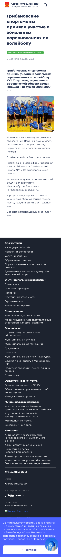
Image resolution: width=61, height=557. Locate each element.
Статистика (12, 375)
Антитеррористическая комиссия (26, 456)
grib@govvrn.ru (14, 495)
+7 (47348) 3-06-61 (16, 472)
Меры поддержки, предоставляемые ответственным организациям (28, 321)
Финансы (10, 352)
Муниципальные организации (24, 343)
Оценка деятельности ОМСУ (22, 385)
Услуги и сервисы (16, 255)
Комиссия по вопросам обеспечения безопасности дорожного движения (28, 462)
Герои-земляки (14, 301)
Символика (12, 284)
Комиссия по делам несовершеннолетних (18, 450)
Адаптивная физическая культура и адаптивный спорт (27, 273)
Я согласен (30, 549)
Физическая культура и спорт (25, 52)
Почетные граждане (17, 288)
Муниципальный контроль (22, 402)
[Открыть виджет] (51, 544)
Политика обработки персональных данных (27, 369)
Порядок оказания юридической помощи (25, 266)
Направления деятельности (22, 315)
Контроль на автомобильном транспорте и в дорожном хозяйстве (28, 408)
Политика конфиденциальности (18, 504)
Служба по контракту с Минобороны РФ (27, 362)
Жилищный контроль (18, 420)
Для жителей (13, 243)
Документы (12, 348)
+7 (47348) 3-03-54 (16, 483)
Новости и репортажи (19, 251)
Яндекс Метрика (13, 525)
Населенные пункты (17, 305)
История (10, 292)
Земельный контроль (18, 424)
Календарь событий (17, 247)
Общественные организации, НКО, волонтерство (27, 391)
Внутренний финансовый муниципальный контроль (21, 415)
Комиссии (11, 430)
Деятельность (14, 311)
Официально (13, 328)
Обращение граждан (18, 260)
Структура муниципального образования (22, 334)
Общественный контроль (21, 380)
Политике (39, 539)
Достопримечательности (20, 297)
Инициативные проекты (20, 396)
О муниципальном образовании (25, 279)
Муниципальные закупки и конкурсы (28, 356)
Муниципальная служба (20, 339)
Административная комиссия (23, 444)
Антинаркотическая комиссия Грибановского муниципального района (25, 437)
